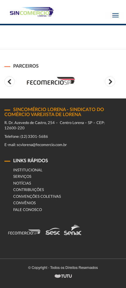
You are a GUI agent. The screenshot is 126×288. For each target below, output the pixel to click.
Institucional (27, 170)
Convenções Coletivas (37, 197)
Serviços (22, 177)
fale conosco (27, 210)
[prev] (9, 81)
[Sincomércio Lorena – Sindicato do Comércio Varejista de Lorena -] (30, 11)
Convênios (24, 203)
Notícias (22, 183)
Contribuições (28, 190)
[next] (110, 81)
